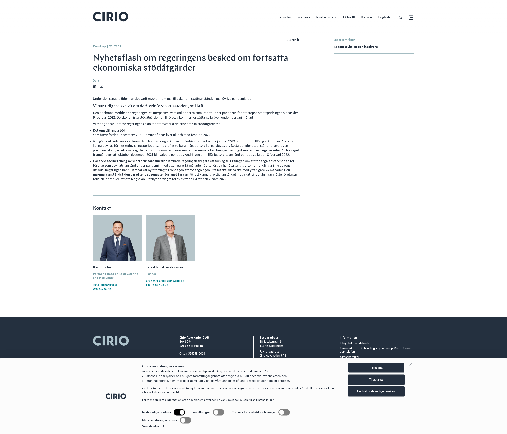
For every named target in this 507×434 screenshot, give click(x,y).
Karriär (366, 17)
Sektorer (303, 17)
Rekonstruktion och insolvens (356, 47)
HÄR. (200, 106)
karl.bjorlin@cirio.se (105, 285)
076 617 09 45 (102, 289)
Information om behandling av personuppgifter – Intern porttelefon (375, 350)
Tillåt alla (376, 367)
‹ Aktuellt (292, 40)
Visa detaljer (150, 426)
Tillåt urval (376, 379)
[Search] (400, 17)
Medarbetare (326, 17)
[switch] (218, 412)
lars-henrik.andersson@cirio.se (165, 281)
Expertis (284, 17)
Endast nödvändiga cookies (376, 391)
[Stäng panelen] (410, 364)
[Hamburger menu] (411, 17)
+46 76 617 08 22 (157, 285)
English (384, 17)
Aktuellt (348, 17)
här (178, 392)
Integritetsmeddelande (354, 343)
